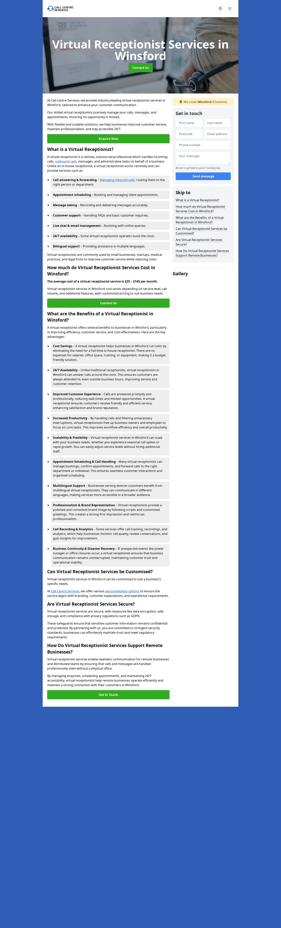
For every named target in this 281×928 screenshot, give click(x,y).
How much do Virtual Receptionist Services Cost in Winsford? (200, 208)
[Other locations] (220, 9)
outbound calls (66, 161)
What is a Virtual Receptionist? (197, 200)
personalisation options (122, 591)
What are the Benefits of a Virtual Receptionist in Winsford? (200, 220)
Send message (203, 176)
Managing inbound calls (117, 180)
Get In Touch (108, 695)
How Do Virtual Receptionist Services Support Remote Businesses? (202, 253)
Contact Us (140, 68)
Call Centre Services (65, 591)
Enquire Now (108, 139)
